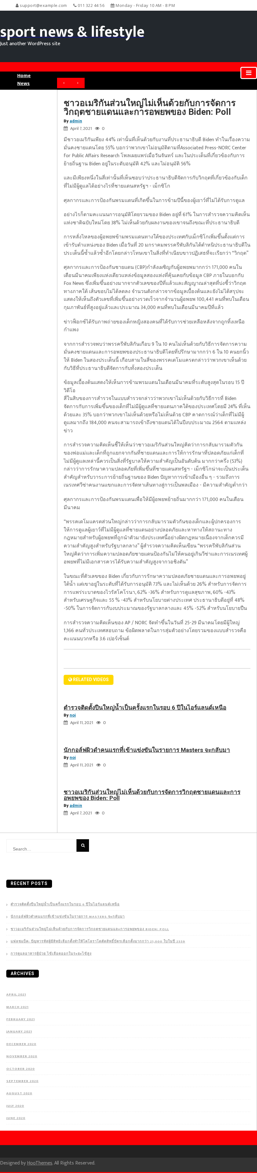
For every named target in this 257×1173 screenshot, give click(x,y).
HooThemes (39, 1163)
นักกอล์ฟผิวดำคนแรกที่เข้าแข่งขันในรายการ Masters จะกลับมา (147, 750)
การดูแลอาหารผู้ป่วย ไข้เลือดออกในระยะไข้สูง (51, 954)
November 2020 (21, 1056)
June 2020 (15, 1118)
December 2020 (21, 1044)
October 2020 (20, 1069)
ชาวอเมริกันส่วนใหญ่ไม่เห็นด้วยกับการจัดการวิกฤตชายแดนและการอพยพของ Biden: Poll (152, 795)
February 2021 (20, 1019)
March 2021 (17, 1007)
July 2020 (15, 1106)
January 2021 (19, 1031)
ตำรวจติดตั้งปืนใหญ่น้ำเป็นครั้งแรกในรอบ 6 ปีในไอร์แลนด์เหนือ (145, 707)
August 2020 (19, 1093)
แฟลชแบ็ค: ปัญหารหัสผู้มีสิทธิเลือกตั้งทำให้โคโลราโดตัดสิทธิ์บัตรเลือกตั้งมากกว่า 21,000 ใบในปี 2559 (98, 941)
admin (76, 121)
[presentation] (64, 83)
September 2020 (22, 1081)
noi (73, 715)
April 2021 (16, 994)
